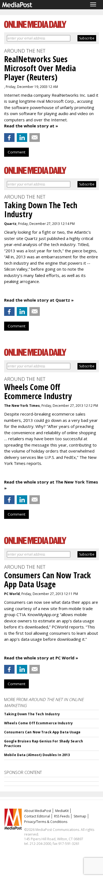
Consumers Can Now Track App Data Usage (42, 732)
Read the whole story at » (31, 125)
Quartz (10, 223)
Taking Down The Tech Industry (32, 714)
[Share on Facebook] (9, 137)
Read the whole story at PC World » (41, 657)
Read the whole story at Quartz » (39, 300)
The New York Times (22, 405)
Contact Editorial (37, 816)
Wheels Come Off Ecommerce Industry (38, 723)
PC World (12, 593)
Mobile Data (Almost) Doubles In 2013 (37, 755)
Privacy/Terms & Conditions (45, 821)
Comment (16, 152)
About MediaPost (37, 810)
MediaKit (62, 810)
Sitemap (80, 816)
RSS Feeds (61, 816)
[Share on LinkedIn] (22, 137)
